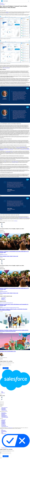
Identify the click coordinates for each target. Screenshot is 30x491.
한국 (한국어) (3, 424)
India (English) (3, 420)
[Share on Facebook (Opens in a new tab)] (1, 226)
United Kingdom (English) (4, 416)
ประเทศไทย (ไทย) (3, 425)
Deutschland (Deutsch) (4, 413)
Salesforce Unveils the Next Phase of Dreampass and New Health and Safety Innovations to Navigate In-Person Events (14, 331)
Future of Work (3, 298)
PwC (11, 151)
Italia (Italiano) (3, 414)
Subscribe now (1, 230)
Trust (2, 432)
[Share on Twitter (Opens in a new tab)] (2, 225)
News (2, 391)
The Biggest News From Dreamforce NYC (8, 351)
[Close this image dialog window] (0, 40)
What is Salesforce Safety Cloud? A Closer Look (9, 256)
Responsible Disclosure (4, 431)
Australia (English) (3, 419)
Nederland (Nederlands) (4, 415)
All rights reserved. (10, 427)
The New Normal (3, 299)
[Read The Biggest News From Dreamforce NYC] (15, 349)
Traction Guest (6, 148)
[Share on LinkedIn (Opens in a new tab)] (1, 224)
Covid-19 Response (2, 4)
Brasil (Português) (3, 408)
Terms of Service (3, 430)
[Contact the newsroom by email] (1, 400)
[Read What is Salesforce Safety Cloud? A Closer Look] (3, 254)
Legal (2, 429)
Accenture (7, 151)
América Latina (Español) (4, 407)
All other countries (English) (4, 417)
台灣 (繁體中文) (3, 423)
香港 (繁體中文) (3, 422)
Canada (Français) (3, 409)
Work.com (7, 12)
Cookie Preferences (3, 433)
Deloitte (9, 151)
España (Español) (3, 412)
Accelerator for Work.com (15, 161)
